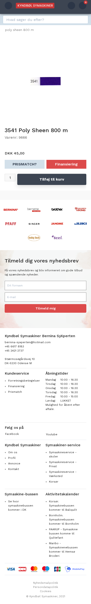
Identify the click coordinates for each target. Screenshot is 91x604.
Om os (12, 452)
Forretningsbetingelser (24, 380)
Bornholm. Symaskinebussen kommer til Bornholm (64, 519)
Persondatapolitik (45, 587)
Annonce (14, 463)
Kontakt (13, 469)
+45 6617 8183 (14, 346)
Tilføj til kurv (51, 179)
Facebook (12, 434)
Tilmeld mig (45, 308)
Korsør (53, 481)
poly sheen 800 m (19, 30)
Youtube (51, 434)
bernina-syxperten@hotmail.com (28, 342)
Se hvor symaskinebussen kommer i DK (20, 505)
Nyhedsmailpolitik (45, 582)
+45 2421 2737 (14, 350)
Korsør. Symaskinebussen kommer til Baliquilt (63, 505)
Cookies (45, 591)
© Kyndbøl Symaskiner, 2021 (45, 596)
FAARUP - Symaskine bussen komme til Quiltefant (63, 533)
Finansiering (66, 164)
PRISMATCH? (25, 164)
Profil (12, 458)
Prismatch (15, 391)
